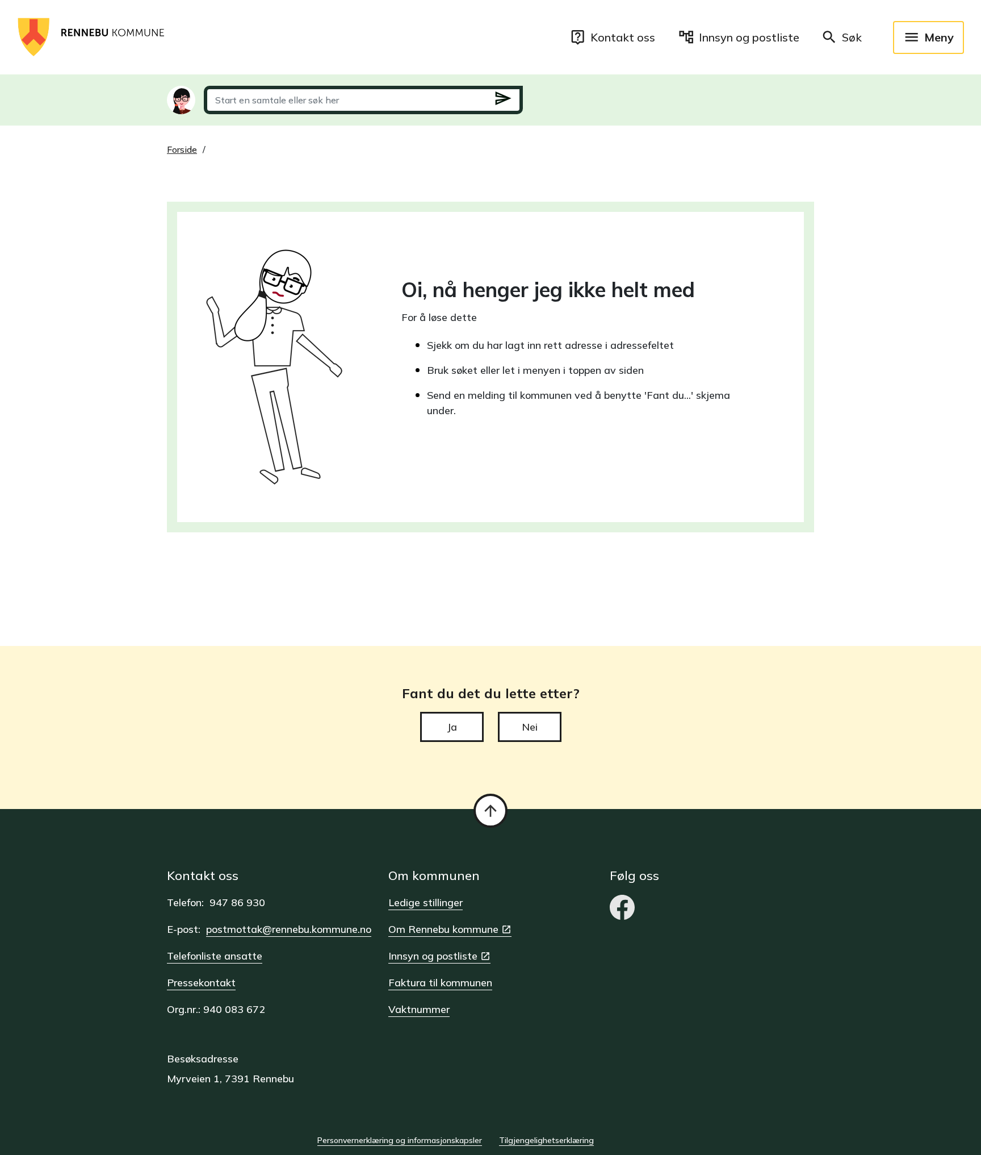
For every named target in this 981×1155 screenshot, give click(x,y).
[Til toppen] (490, 811)
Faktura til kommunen (440, 982)
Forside (182, 149)
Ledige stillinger (425, 902)
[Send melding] (503, 100)
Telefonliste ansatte (214, 955)
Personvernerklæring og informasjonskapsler (399, 1140)
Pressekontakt (201, 982)
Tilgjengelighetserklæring (546, 1140)
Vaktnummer (419, 1009)
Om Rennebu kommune (443, 929)
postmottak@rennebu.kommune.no (288, 929)
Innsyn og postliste (432, 955)
